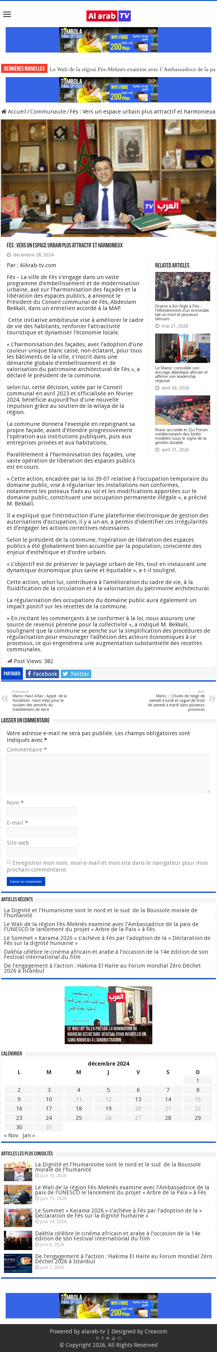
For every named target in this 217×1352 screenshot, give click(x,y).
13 (138, 1099)
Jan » (29, 1135)
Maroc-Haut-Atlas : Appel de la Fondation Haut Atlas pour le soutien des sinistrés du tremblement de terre (39, 701)
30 (19, 1127)
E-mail (17, 822)
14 (168, 1099)
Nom (15, 802)
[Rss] (98, 1338)
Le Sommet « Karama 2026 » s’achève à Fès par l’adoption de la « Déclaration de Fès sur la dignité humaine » (107, 940)
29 (198, 1117)
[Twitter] (107, 1338)
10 (49, 1099)
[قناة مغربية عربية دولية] (108, 15)
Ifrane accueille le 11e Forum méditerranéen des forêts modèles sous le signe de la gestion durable (181, 436)
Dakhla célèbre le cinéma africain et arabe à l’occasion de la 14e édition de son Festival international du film (106, 954)
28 (168, 1117)
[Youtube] (113, 1338)
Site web (18, 842)
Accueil (16, 111)
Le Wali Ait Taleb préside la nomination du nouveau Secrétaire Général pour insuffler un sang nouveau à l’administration (107, 1035)
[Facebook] (102, 1338)
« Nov (11, 1135)
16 (19, 1108)
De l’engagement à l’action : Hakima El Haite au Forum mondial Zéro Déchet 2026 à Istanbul (102, 968)
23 (19, 1117)
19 (108, 1108)
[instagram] (119, 1338)
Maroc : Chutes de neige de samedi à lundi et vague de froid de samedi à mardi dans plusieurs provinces (176, 701)
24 (49, 1117)
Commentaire (27, 749)
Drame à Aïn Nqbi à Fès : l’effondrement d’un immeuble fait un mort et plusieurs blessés (182, 312)
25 (79, 1117)
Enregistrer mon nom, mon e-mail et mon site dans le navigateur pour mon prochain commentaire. (107, 866)
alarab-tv (93, 1331)
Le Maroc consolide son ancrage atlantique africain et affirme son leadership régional (181, 374)
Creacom (156, 1331)
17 (49, 1108)
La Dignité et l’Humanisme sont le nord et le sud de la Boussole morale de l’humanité (101, 913)
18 (79, 1108)
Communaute (48, 111)
